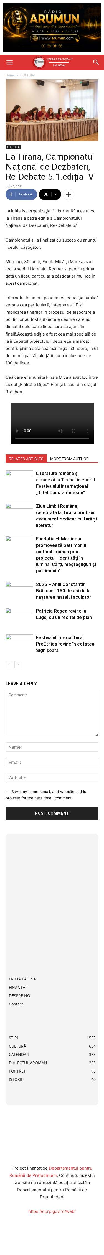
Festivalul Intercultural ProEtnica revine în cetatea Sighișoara (65, 644)
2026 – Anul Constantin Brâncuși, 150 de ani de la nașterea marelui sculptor (63, 590)
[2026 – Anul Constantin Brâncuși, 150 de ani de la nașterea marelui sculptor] (19, 590)
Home (10, 75)
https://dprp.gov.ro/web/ (52, 1211)
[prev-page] (9, 664)
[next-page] (17, 664)
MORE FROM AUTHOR (69, 459)
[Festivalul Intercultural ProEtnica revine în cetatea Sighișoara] (19, 644)
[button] (9, 62)
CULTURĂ (27, 75)
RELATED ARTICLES (26, 459)
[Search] (96, 62)
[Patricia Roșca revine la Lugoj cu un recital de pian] (19, 617)
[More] (68, 194)
